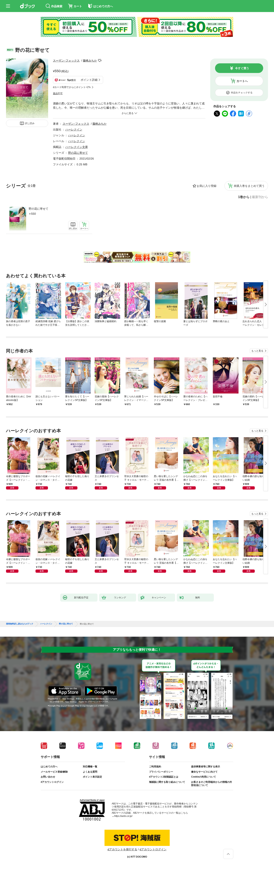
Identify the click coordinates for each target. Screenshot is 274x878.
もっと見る (257, 350)
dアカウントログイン (52, 782)
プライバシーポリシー (161, 771)
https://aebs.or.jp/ (123, 816)
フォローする (100, 61)
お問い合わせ (48, 776)
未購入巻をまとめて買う (249, 185)
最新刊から (260, 197)
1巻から (244, 197)
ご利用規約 (155, 766)
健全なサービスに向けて (204, 771)
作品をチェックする (242, 92)
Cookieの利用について (203, 776)
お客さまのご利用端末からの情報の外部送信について (211, 784)
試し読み (30, 123)
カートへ (242, 81)
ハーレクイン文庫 (76, 147)
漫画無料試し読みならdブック (19, 624)
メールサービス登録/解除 (54, 771)
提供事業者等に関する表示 (205, 766)
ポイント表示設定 (92, 776)
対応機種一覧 (90, 766)
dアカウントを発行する (122, 849)
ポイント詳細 (89, 79)
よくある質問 (90, 771)
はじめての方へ (49, 766)
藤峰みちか (90, 60)
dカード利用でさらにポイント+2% (72, 87)
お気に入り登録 (206, 185)
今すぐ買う (242, 68)
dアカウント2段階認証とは (163, 776)
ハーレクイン (73, 129)
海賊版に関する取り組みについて (167, 782)
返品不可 (58, 93)
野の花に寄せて (38, 208)
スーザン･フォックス (66, 60)
